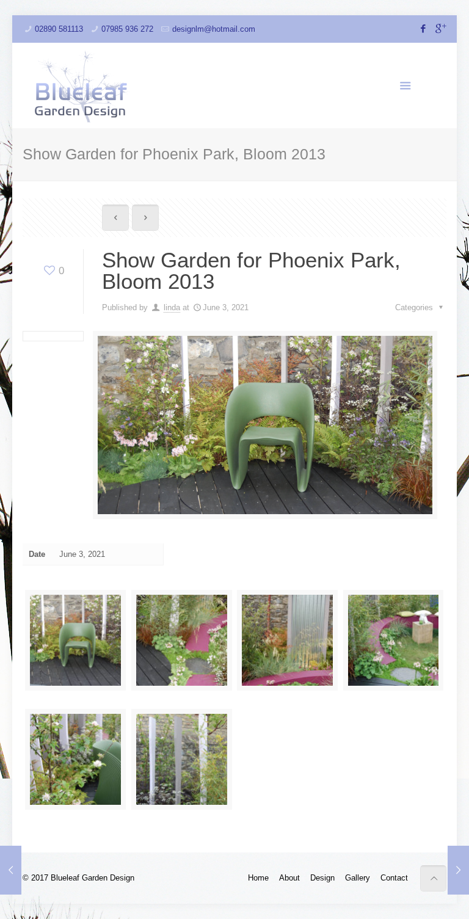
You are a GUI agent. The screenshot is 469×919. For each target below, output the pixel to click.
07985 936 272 (127, 29)
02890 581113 (59, 29)
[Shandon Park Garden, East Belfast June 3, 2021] (10, 870)
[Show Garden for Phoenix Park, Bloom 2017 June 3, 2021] (458, 870)
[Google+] (440, 28)
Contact (394, 877)
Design (322, 877)
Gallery (357, 877)
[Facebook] (423, 28)
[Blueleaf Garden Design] (82, 85)
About (289, 877)
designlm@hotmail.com (213, 29)
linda (172, 307)
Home (258, 877)
